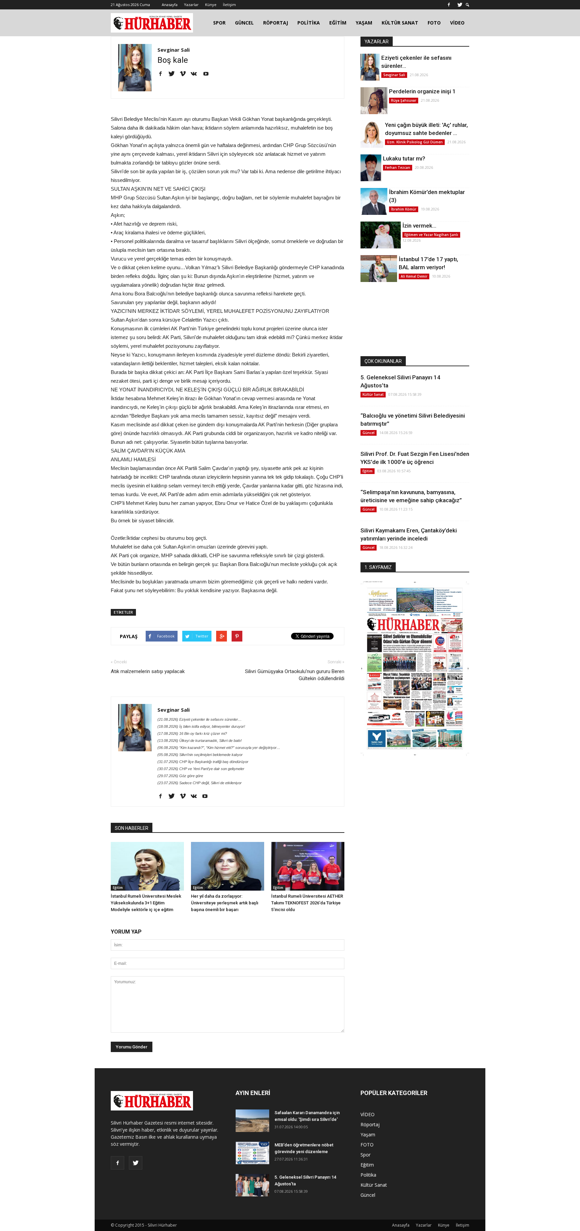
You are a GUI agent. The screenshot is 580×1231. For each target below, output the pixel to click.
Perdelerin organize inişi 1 (422, 91)
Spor (365, 1154)
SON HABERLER (131, 828)
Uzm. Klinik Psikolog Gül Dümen (415, 142)
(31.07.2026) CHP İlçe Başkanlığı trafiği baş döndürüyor (202, 762)
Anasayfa (170, 4)
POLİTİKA (308, 22)
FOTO (434, 22)
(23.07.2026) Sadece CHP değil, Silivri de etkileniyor (199, 783)
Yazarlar (191, 4)
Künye (210, 4)
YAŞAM (364, 22)
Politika (368, 1175)
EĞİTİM (337, 22)
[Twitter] (460, 5)
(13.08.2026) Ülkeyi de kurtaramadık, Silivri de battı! (199, 741)
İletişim (229, 4)
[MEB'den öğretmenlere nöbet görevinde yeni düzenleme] (252, 1153)
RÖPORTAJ (275, 22)
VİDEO (457, 22)
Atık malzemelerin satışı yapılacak (148, 671)
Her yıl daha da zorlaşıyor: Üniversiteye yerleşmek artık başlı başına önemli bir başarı (224, 903)
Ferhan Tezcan (397, 167)
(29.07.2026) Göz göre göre (180, 776)
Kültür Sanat (373, 394)
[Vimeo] (185, 74)
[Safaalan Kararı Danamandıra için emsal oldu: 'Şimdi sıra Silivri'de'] (252, 1120)
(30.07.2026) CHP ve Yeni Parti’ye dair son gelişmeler (200, 769)
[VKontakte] (196, 74)
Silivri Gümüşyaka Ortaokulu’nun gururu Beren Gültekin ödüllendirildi (294, 674)
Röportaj (370, 1124)
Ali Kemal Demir (414, 276)
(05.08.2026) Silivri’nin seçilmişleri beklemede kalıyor (200, 755)
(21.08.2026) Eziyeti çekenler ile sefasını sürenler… (199, 719)
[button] (467, 4)
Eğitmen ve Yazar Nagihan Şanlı (431, 234)
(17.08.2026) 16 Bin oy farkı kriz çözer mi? (192, 733)
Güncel (368, 432)
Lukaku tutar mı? (404, 158)
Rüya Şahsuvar (403, 100)
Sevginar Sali (173, 49)
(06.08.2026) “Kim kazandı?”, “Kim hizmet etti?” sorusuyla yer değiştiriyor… (218, 748)
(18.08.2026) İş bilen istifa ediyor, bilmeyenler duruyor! (201, 726)
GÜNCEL (244, 22)
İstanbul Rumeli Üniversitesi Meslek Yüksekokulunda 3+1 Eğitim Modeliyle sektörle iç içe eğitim (146, 903)
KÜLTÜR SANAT (400, 22)
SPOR (219, 22)
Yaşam (367, 1134)
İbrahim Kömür (403, 209)
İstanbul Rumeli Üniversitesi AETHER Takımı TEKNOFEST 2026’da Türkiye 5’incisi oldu (307, 903)
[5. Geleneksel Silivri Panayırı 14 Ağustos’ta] (252, 1185)
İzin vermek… (419, 225)
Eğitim (118, 887)
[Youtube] (208, 74)
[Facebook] (449, 5)
